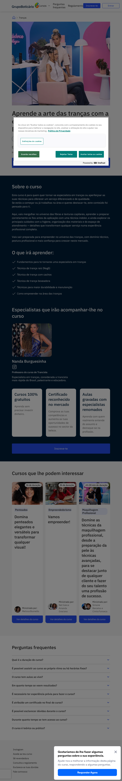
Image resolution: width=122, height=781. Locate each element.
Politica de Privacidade (59, 131)
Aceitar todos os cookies (91, 154)
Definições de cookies (32, 141)
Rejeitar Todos (66, 154)
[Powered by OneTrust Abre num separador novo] (95, 164)
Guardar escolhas (28, 154)
